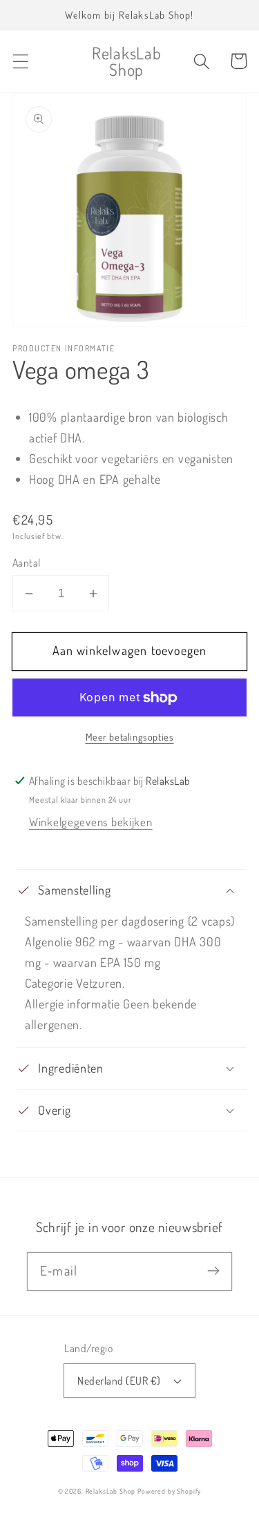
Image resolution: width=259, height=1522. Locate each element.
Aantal (26, 562)
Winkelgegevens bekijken (91, 821)
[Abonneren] (213, 1271)
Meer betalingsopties (130, 736)
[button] (21, 61)
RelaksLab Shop (111, 1491)
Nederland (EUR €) (118, 1380)
